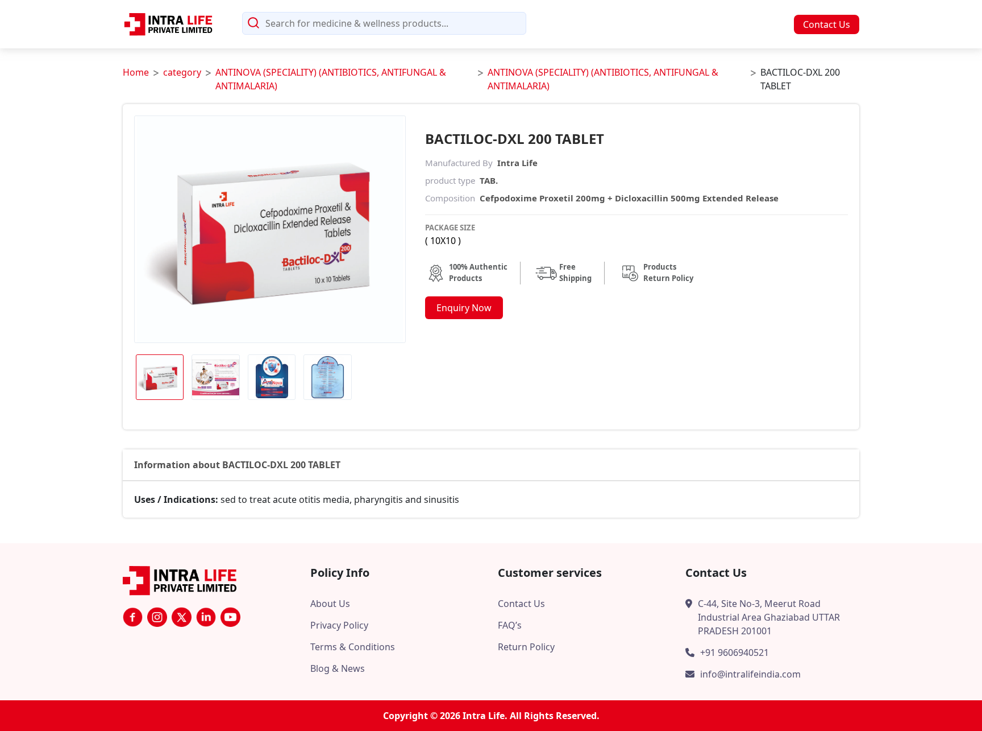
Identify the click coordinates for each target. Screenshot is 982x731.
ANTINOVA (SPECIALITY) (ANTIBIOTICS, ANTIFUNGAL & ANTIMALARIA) (330, 79)
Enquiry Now (464, 308)
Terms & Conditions (352, 647)
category (182, 72)
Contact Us (826, 24)
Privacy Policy (339, 625)
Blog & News (337, 668)
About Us (330, 603)
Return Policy (526, 647)
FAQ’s (510, 625)
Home (136, 72)
